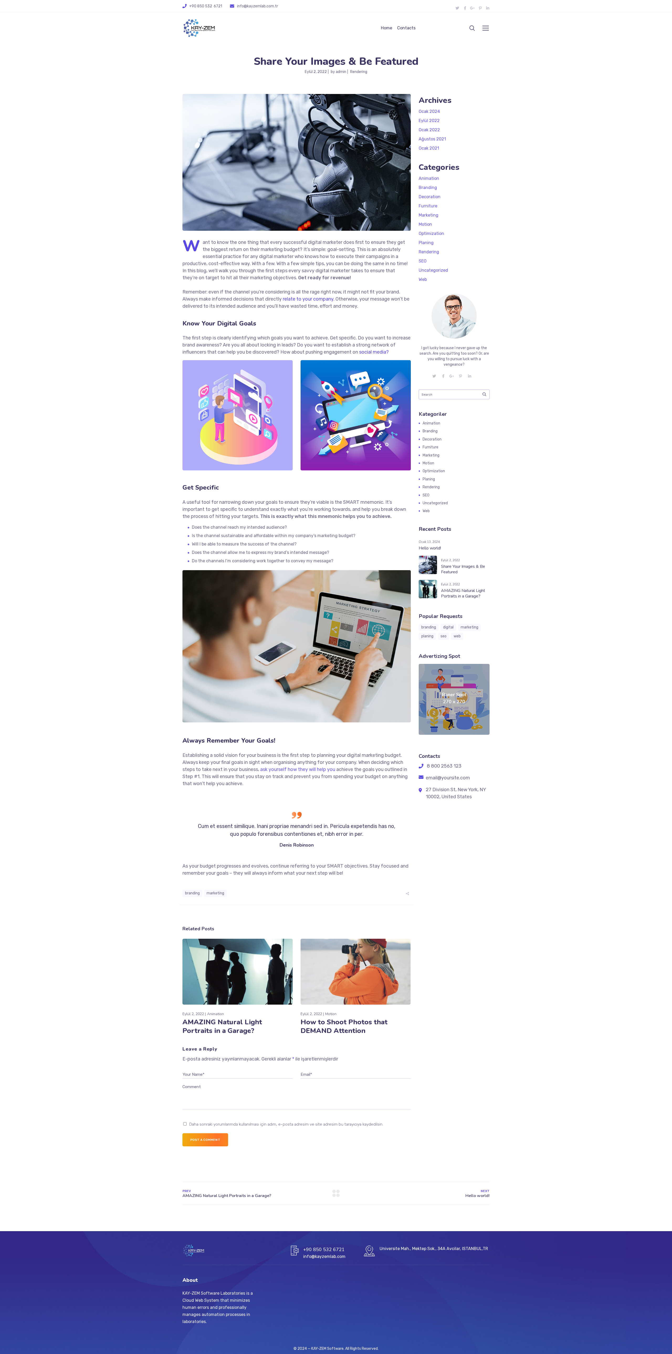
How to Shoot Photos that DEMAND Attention (344, 1026)
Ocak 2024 (429, 111)
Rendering (358, 72)
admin (341, 72)
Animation (215, 1013)
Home (386, 27)
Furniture (428, 205)
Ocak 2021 (429, 148)
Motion (331, 1013)
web (457, 636)
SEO (423, 261)
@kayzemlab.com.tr (261, 6)
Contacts (406, 27)
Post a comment (205, 1140)
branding (192, 893)
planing (427, 636)
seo (443, 636)
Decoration (429, 196)
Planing (426, 242)
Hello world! (430, 548)
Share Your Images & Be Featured (463, 569)
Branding (428, 187)
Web (423, 279)
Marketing (428, 215)
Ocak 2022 (429, 129)
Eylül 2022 (429, 120)
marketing (215, 893)
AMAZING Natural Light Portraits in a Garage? (222, 1026)
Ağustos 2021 (432, 139)
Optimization (431, 233)
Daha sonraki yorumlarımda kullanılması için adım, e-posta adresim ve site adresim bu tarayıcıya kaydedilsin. (286, 1124)
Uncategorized (433, 270)
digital (448, 627)
